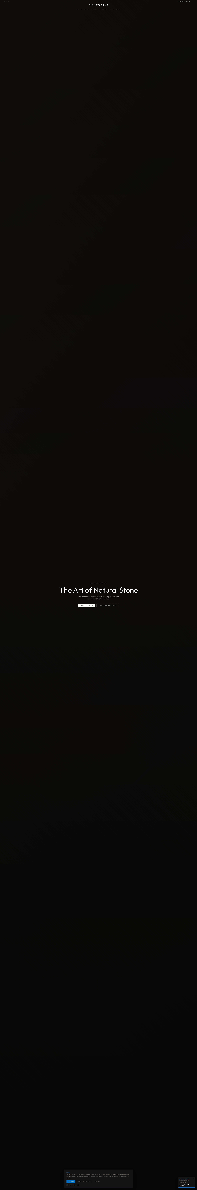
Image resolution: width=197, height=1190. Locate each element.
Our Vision (79, 9)
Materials (86, 9)
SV (9, 1)
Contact (118, 9)
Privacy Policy (76, 1184)
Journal (112, 9)
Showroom (94, 9)
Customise (97, 1181)
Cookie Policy (69, 1184)
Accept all (71, 1181)
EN (4, 1)
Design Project (103, 9)
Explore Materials (86, 605)
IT (6, 1)
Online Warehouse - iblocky (185, 1)
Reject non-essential (84, 1181)
